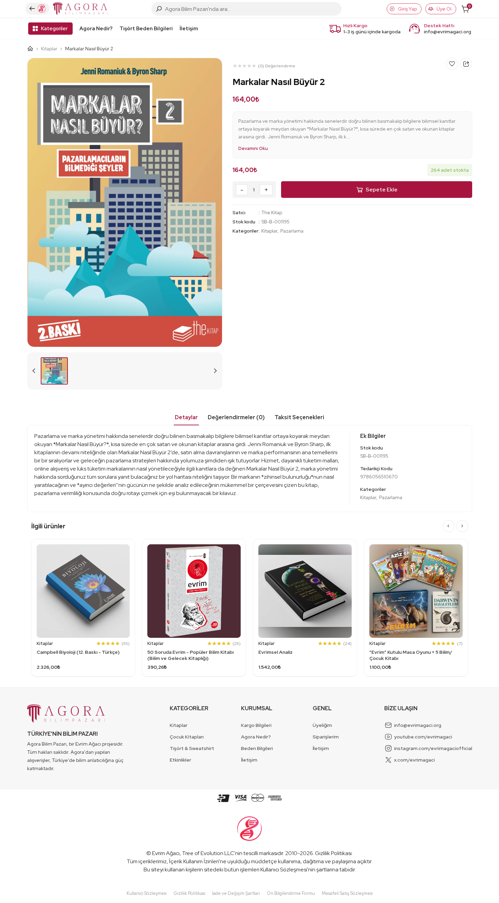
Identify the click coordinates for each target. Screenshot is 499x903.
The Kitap (271, 212)
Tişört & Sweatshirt (192, 748)
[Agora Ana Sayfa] (32, 48)
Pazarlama (291, 231)
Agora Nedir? (96, 28)
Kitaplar (49, 49)
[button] (54, 371)
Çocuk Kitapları (187, 737)
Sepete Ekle (382, 189)
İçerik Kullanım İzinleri (194, 861)
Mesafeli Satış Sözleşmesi (347, 893)
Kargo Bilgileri (256, 725)
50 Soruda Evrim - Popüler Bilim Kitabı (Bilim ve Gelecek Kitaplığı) (190, 655)
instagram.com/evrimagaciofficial (433, 748)
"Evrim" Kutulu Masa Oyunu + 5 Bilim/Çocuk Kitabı (410, 655)
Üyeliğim (322, 725)
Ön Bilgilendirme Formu (291, 893)
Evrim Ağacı (166, 853)
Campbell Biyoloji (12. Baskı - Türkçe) (78, 652)
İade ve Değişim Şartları (236, 893)
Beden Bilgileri (257, 748)
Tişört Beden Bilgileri (146, 28)
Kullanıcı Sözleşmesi (283, 869)
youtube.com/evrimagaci (423, 737)
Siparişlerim (326, 737)
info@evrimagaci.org (447, 32)
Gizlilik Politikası (333, 853)
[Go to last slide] (449, 526)
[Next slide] (215, 371)
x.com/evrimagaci (414, 760)
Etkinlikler (180, 760)
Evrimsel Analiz (275, 652)
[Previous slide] (34, 371)
